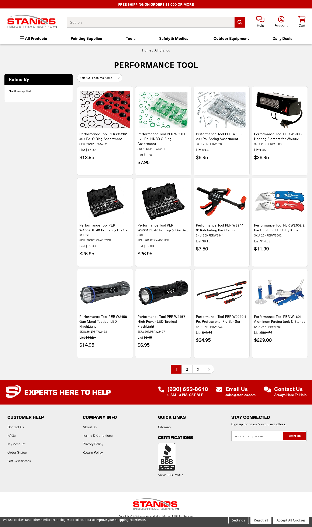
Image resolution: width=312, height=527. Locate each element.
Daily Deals (282, 38)
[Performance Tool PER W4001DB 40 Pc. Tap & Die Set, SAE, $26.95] (163, 201)
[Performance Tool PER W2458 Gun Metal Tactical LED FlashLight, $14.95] (105, 292)
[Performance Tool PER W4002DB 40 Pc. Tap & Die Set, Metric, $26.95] (105, 201)
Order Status (17, 452)
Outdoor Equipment (231, 38)
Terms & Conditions (98, 435)
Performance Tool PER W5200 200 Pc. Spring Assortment (220, 136)
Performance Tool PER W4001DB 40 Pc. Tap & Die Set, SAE (163, 230)
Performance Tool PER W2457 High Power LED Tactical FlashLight (161, 321)
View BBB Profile (170, 475)
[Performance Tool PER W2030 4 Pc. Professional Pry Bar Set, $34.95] (222, 292)
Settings (238, 520)
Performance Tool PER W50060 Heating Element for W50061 (279, 136)
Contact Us (15, 427)
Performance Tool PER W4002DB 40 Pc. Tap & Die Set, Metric (104, 230)
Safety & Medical (174, 38)
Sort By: (85, 77)
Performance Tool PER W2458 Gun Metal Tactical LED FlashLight (103, 321)
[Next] (208, 369)
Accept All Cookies (291, 520)
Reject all (261, 520)
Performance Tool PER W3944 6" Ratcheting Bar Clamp (220, 227)
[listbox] (106, 78)
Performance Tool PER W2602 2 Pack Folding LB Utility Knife (279, 227)
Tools (130, 38)
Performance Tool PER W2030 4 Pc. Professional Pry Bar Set (221, 319)
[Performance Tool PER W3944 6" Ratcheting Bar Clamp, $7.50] (222, 201)
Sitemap (164, 427)
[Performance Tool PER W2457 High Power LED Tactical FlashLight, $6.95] (163, 292)
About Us (90, 427)
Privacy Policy (93, 444)
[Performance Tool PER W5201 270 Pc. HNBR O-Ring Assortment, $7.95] (163, 109)
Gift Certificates (19, 461)
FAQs (11, 435)
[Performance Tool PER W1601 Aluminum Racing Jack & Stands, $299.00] (280, 292)
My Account (16, 444)
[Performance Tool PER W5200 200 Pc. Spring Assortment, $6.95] (222, 109)
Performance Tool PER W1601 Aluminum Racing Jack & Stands (279, 319)
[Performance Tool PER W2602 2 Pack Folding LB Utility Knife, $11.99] (280, 201)
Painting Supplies (86, 38)
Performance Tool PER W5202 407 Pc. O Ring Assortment (103, 136)
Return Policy (93, 452)
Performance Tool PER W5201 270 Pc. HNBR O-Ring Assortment (161, 138)
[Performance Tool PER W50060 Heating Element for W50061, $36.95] (280, 109)
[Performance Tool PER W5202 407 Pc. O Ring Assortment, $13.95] (105, 109)
